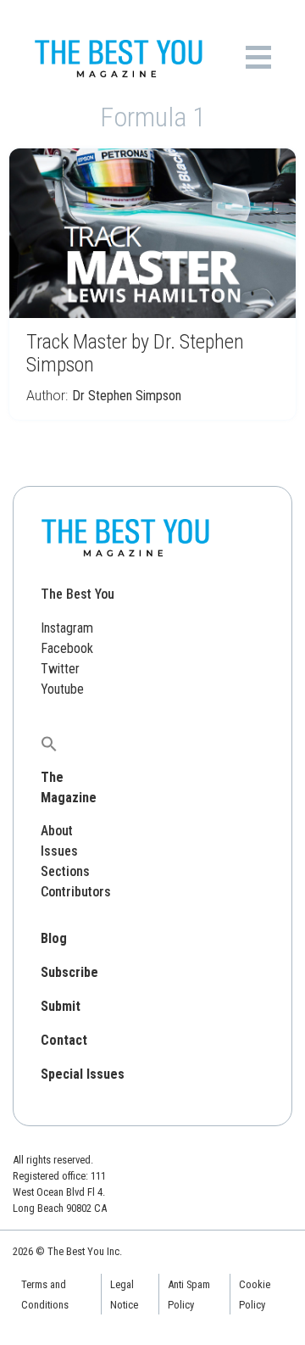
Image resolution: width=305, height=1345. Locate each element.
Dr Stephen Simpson (126, 396)
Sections (65, 871)
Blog (54, 938)
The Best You (77, 594)
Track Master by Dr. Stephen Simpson (135, 353)
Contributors (76, 892)
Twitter (60, 669)
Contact (64, 1040)
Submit (60, 1006)
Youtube (62, 689)
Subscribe (69, 972)
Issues (59, 851)
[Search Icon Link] (49, 743)
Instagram (67, 628)
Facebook (67, 648)
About (57, 831)
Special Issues (83, 1074)
